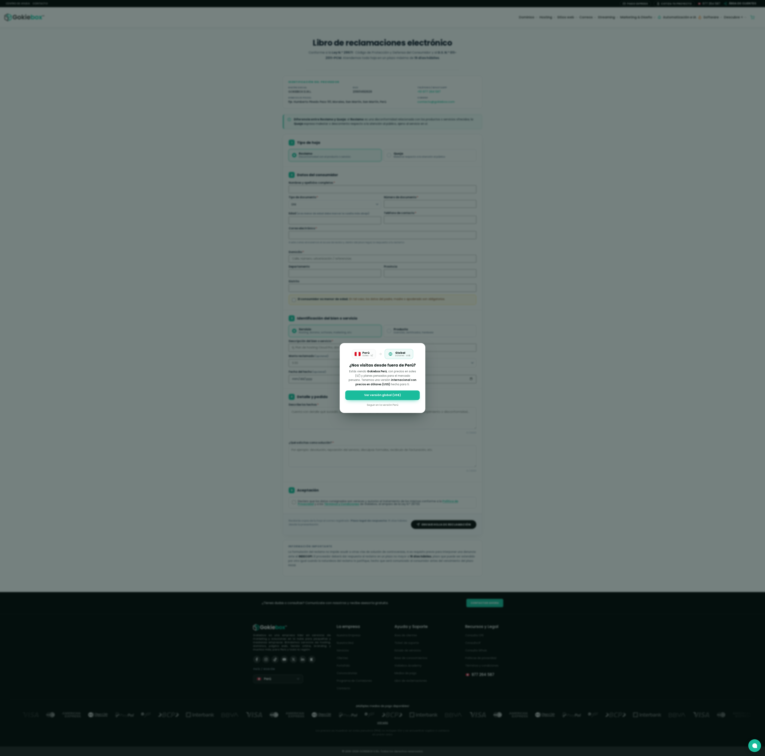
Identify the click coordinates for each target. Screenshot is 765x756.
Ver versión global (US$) (382, 395)
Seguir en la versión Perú (382, 405)
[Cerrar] (419, 349)
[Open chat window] (754, 745)
